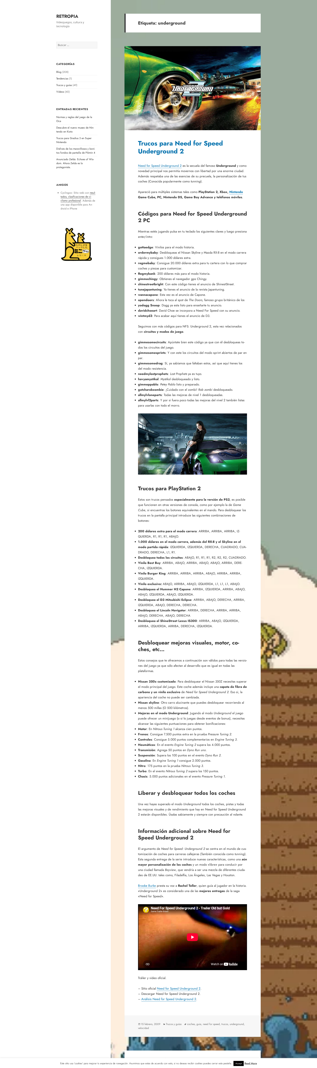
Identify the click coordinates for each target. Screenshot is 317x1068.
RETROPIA (67, 16)
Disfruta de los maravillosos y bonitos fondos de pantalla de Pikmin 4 (75, 151)
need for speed (211, 1024)
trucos (224, 1024)
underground (237, 1024)
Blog (58, 72)
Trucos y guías (64, 85)
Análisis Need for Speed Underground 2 (168, 999)
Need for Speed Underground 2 (160, 165)
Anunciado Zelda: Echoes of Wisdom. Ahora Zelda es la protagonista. (75, 163)
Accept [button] (238, 1063)
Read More (251, 1063)
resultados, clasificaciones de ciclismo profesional (78, 197)
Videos (60, 92)
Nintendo (236, 192)
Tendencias (62, 78)
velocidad (143, 1028)
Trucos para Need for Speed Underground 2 (180, 147)
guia (198, 1024)
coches (191, 1024)
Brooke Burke (147, 885)
